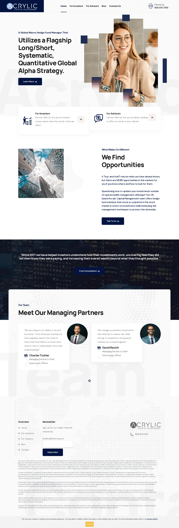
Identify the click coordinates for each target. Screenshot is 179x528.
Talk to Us (112, 221)
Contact (25, 449)
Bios (104, 6)
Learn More (29, 81)
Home (64, 6)
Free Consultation (88, 271)
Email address (49, 438)
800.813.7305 (161, 7)
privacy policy (152, 519)
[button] (89, 381)
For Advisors (92, 6)
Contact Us (115, 6)
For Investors (76, 6)
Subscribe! (52, 452)
